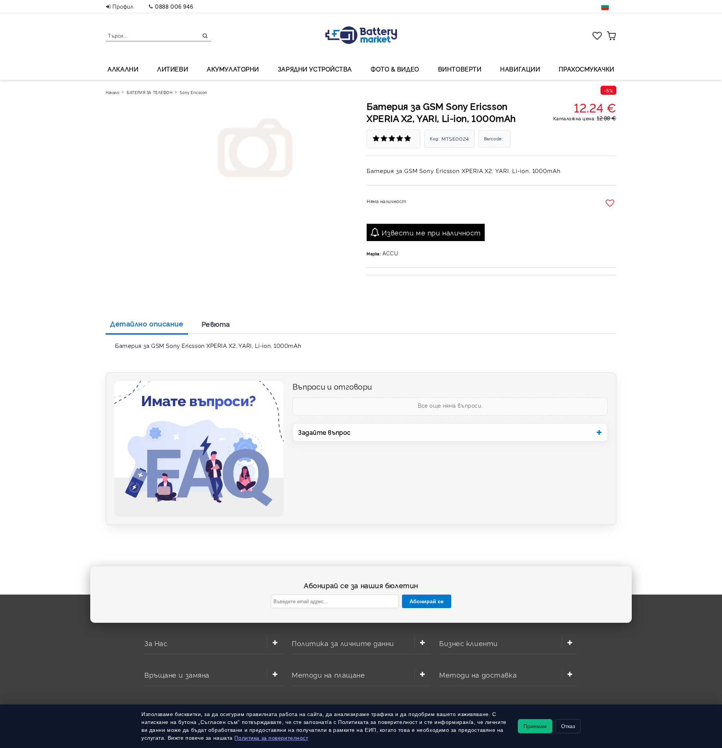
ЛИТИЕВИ (172, 69)
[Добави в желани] (610, 203)
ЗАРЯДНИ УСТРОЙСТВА (315, 69)
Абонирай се (427, 601)
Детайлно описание (147, 323)
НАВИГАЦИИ (520, 69)
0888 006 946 (174, 6)
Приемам (535, 726)
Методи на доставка (478, 674)
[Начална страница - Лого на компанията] (361, 36)
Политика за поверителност (271, 738)
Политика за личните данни (343, 643)
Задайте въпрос (324, 432)
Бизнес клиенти (468, 643)
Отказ (568, 726)
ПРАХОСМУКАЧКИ (586, 69)
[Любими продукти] (597, 35)
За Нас (155, 643)
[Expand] (275, 643)
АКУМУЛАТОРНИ (233, 69)
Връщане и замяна (176, 674)
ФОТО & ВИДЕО (395, 69)
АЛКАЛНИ (123, 69)
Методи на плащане (328, 674)
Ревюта (216, 323)
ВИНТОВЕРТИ (460, 69)
